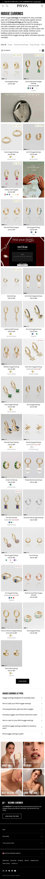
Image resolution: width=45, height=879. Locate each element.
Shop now (31, 1)
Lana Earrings (33, 555)
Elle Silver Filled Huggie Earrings (33, 517)
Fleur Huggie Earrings (11, 555)
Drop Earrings (34, 45)
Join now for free (12, 816)
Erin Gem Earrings (11, 517)
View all (3, 45)
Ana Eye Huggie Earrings (33, 329)
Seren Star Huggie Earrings (33, 367)
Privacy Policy (6, 863)
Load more (23, 681)
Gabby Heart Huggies (11, 190)
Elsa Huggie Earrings (33, 631)
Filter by (7, 50)
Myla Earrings (11, 296)
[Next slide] (42, 2)
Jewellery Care (34, 860)
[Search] (7, 6)
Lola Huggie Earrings (11, 81)
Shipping (20, 860)
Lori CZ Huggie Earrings (33, 152)
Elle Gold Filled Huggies (11, 227)
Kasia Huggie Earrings (11, 152)
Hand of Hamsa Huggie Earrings (11, 631)
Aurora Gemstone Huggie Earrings (33, 82)
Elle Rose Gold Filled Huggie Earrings (33, 594)
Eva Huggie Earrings (11, 593)
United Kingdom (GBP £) (13, 853)
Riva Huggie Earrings (33, 404)
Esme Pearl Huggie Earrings (33, 296)
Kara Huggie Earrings (11, 404)
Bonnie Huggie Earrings (33, 442)
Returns (27, 860)
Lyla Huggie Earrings (33, 227)
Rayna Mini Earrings (11, 668)
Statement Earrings (21, 45)
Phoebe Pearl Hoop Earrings (33, 480)
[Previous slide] (2, 2)
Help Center (6, 860)
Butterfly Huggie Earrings (11, 367)
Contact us (15, 863)
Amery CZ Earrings (11, 480)
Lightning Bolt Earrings (11, 329)
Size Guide (13, 860)
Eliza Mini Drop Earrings (11, 442)
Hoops (10, 45)
